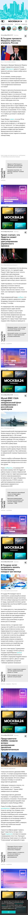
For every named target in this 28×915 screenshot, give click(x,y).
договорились (5, 808)
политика (3, 180)
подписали (9, 834)
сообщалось (8, 468)
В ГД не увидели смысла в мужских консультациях (15, 675)
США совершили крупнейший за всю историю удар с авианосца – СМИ (16, 494)
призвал (19, 653)
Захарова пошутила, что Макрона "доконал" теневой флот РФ (15, 171)
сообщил (20, 297)
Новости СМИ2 (4, 206)
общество (14, 683)
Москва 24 (14, 21)
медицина (8, 683)
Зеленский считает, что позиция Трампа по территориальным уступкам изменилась (16, 334)
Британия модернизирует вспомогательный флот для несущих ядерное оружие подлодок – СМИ (15, 501)
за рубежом (9, 343)
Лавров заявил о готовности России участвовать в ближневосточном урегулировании (15, 855)
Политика (16, 35)
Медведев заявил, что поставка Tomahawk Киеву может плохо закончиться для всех (16, 329)
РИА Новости (10, 69)
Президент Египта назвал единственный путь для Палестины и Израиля (14, 848)
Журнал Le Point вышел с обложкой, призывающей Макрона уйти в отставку (14, 165)
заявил (12, 119)
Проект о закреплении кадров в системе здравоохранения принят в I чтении (16, 670)
